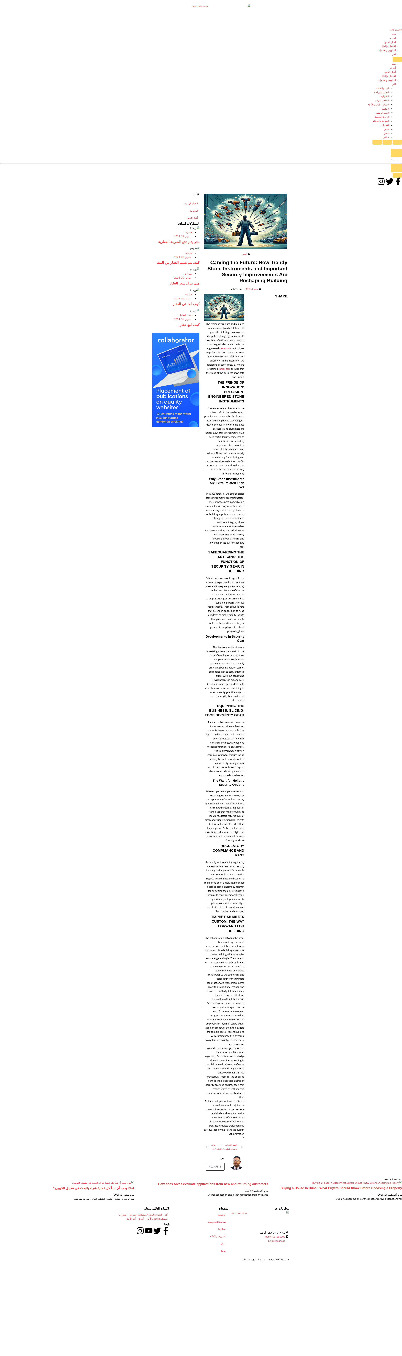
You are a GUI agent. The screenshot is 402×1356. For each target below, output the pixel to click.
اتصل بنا (222, 1229)
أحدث (393, 38)
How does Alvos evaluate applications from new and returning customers (213, 1184)
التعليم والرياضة (381, 92)
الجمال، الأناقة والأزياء (378, 104)
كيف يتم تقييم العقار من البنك (178, 262)
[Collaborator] (175, 426)
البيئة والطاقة (382, 88)
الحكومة (385, 108)
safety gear (224, 368)
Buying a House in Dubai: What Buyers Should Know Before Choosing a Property (341, 1188)
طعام (386, 129)
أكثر (394, 54)
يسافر (386, 137)
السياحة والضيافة (381, 120)
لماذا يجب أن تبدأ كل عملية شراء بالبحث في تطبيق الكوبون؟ (93, 1188)
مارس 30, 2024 (182, 277)
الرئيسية (222, 1214)
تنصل (223, 1243)
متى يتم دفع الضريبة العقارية (178, 242)
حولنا (223, 1250)
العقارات (385, 125)
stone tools (225, 348)
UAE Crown (396, 29)
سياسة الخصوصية (217, 1221)
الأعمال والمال (388, 46)
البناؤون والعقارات (387, 50)
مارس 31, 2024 (182, 319)
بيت (394, 33)
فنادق (386, 133)
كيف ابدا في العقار (186, 304)
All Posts (215, 1166)
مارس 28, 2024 (182, 236)
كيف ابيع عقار (189, 325)
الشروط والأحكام (217, 1236)
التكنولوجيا (384, 96)
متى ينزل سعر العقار (184, 283)
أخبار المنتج (390, 42)
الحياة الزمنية (382, 112)
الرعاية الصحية (382, 116)
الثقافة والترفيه (382, 100)
